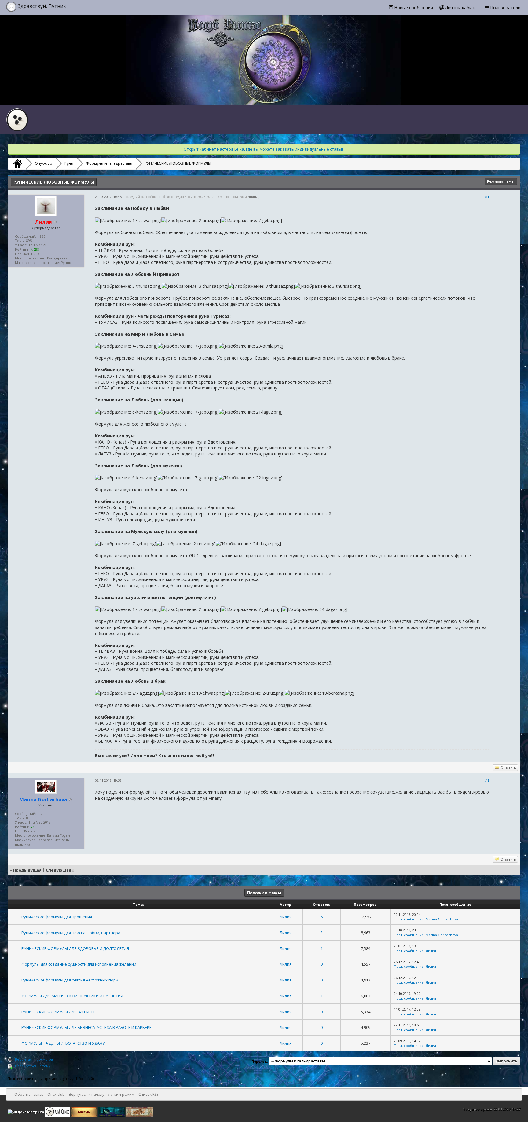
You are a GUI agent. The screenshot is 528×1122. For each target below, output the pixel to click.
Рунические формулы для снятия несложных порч (69, 980)
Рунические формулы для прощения (56, 916)
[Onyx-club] (17, 163)
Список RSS (148, 1094)
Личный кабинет (461, 7)
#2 (487, 780)
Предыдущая (27, 870)
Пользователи (504, 7)
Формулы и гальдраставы (109, 163)
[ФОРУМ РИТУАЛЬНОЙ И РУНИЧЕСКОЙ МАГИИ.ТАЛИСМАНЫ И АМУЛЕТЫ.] (112, 1111)
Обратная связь (28, 1094)
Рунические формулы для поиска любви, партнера (70, 932)
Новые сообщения (413, 7)
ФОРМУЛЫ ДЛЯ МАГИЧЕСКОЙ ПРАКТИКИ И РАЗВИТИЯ (72, 996)
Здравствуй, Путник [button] (41, 6)
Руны (69, 163)
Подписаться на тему (32, 1066)
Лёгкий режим (121, 1094)
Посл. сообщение (409, 919)
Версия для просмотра (34, 1059)
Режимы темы (501, 181)
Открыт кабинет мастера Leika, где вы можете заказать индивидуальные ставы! (263, 149)
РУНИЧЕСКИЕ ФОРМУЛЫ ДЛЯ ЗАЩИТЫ (57, 1011)
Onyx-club (43, 163)
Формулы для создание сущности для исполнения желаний (78, 964)
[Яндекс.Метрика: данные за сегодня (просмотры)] (26, 1111)
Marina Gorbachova (442, 919)
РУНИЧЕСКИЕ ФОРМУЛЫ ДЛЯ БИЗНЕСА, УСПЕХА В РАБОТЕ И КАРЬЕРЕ (86, 1027)
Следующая (58, 870)
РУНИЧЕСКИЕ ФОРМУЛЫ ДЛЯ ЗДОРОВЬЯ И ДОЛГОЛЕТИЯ (75, 948)
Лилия (253, 197)
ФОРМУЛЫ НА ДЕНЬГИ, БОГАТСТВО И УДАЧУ (63, 1043)
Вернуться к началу (86, 1094)
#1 (487, 196)
